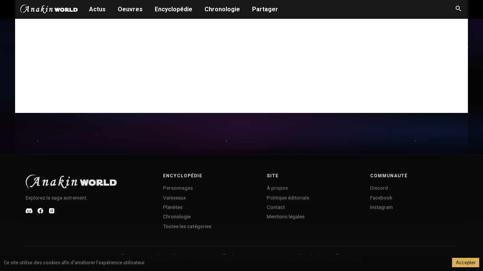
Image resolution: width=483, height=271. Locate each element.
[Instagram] (51, 210)
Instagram (381, 207)
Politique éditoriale (288, 198)
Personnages (178, 188)
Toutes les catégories (187, 226)
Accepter (465, 262)
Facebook (381, 198)
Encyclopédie (173, 9)
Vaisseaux (174, 198)
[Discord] (29, 210)
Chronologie (222, 9)
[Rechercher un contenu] (458, 9)
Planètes (173, 207)
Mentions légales (286, 216)
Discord (379, 188)
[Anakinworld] (49, 10)
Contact (276, 207)
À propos (277, 188)
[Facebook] (40, 210)
